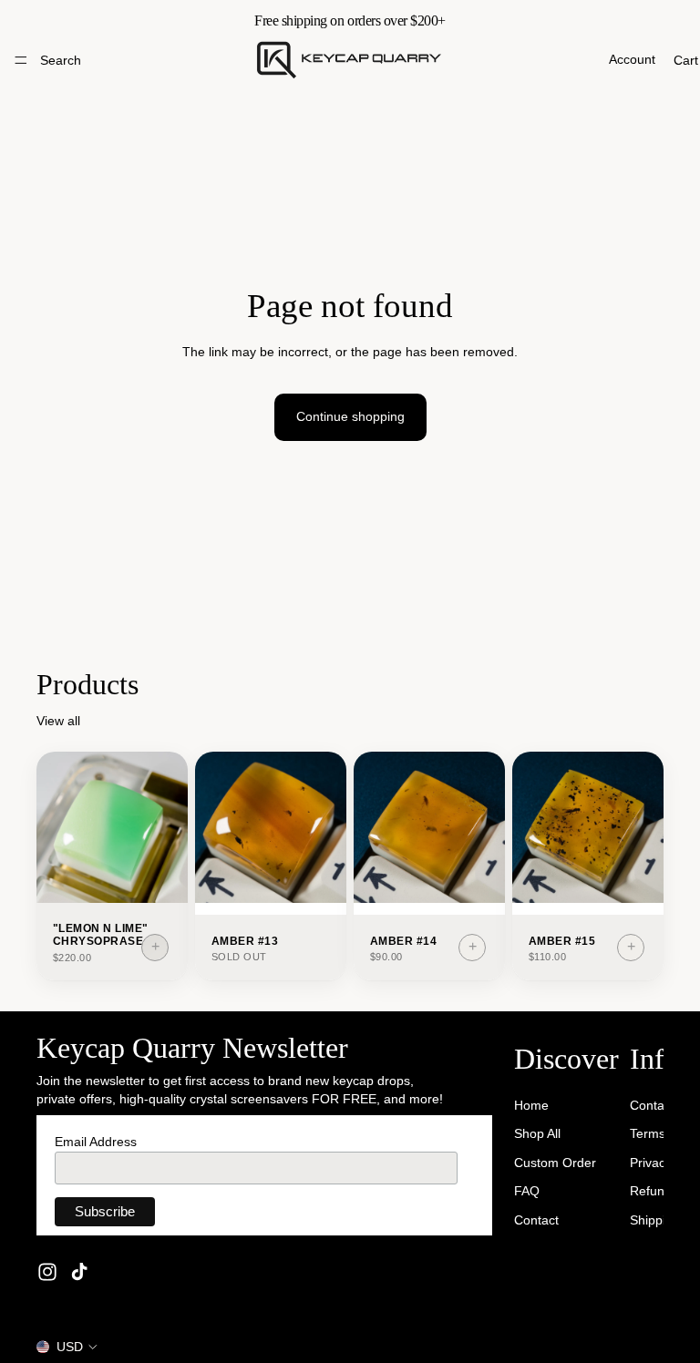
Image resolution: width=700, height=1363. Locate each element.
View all (58, 720)
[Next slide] (168, 827)
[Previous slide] (56, 827)
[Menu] (21, 60)
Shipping (655, 1220)
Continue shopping (350, 416)
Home (531, 1104)
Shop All (537, 1133)
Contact (536, 1220)
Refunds (654, 1191)
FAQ (527, 1191)
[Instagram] (47, 1272)
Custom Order (555, 1161)
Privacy (651, 1161)
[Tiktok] (79, 1272)
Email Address (96, 1141)
